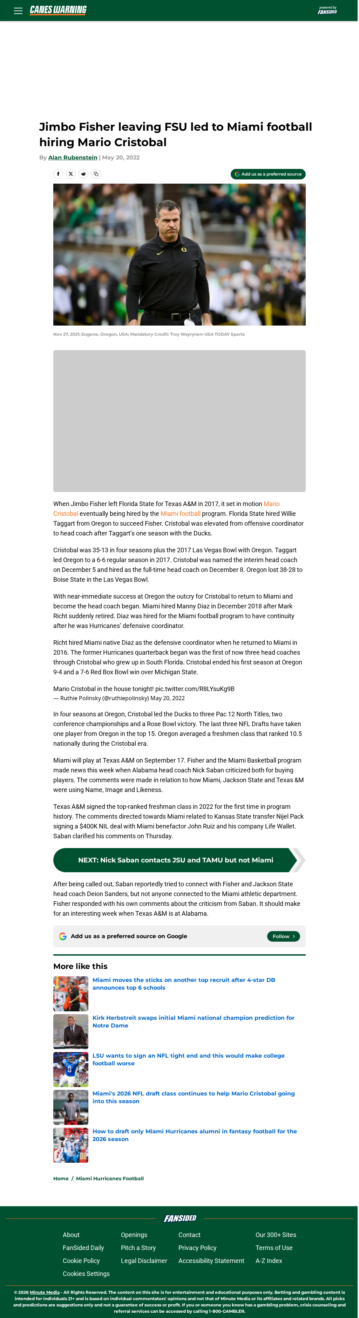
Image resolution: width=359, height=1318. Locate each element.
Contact (189, 1234)
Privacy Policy (197, 1247)
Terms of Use (274, 1247)
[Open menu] (18, 10)
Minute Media (45, 1292)
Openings (134, 1234)
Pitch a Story (138, 1247)
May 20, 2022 (167, 698)
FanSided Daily (83, 1247)
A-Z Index (269, 1260)
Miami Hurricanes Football (110, 1178)
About (71, 1234)
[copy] (96, 174)
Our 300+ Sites (276, 1234)
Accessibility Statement (211, 1260)
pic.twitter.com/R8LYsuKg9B (195, 688)
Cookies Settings (86, 1273)
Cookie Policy (81, 1260)
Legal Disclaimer (144, 1260)
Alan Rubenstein (72, 157)
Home (61, 1178)
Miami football (181, 513)
